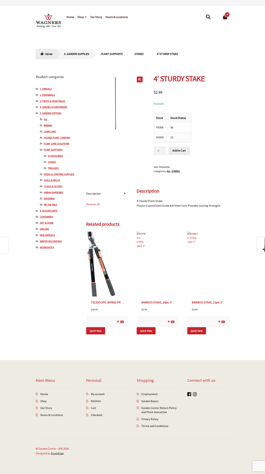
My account (98, 394)
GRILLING (44, 229)
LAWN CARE (50, 131)
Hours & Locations (116, 17)
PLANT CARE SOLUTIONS (56, 143)
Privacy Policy (149, 419)
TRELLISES (53, 168)
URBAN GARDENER (53, 192)
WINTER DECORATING (51, 241)
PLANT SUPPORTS (112, 54)
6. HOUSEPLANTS (49, 210)
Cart (93, 408)
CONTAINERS (46, 216)
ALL (168, 171)
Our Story (96, 17)
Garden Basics (149, 401)
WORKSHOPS (47, 247)
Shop (81, 17)
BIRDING (48, 125)
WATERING (49, 198)
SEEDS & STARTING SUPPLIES (59, 174)
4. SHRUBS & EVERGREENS (53, 107)
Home (70, 17)
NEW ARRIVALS (47, 235)
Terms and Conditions (154, 426)
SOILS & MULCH (52, 180)
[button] (140, 79)
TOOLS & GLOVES (53, 186)
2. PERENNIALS (47, 95)
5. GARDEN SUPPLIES (76, 54)
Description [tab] (93, 193)
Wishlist (96, 401)
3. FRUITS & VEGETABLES (52, 101)
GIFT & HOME (47, 222)
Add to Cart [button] (121, 321)
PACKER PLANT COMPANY (57, 137)
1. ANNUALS (46, 88)
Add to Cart (179, 150)
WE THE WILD (50, 204)
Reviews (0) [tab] (93, 204)
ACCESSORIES (55, 155)
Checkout (97, 415)
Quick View (95, 330)
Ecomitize (57, 453)
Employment (149, 394)
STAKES (138, 54)
